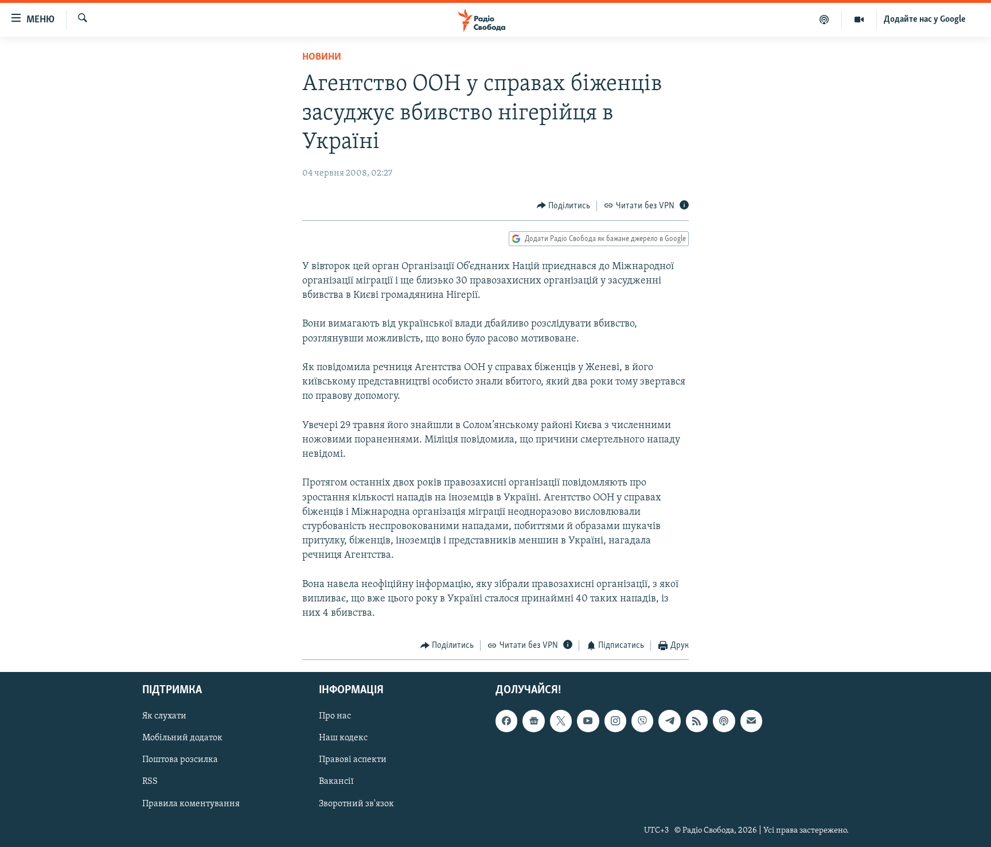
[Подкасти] (824, 19)
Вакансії (336, 781)
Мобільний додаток (182, 738)
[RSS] (697, 721)
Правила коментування (191, 803)
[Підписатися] (751, 721)
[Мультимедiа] (859, 19)
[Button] (564, 206)
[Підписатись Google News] (533, 721)
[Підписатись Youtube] (588, 721)
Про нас (335, 716)
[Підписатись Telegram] (669, 721)
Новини (321, 57)
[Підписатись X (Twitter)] (561, 721)
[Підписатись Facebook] (506, 721)
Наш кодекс (343, 738)
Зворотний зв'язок (356, 803)
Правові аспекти (353, 759)
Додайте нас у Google (925, 19)
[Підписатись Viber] (642, 721)
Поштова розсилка (180, 759)
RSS (150, 781)
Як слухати (164, 716)
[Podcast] (724, 721)
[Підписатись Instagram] (615, 721)
